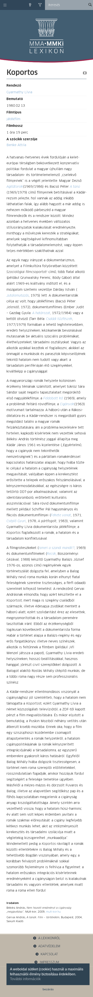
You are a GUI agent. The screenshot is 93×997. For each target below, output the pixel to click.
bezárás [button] (48, 989)
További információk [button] (25, 979)
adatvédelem (49, 946)
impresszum (49, 962)
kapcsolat (49, 954)
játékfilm (13, 119)
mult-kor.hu (53, 912)
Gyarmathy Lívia (19, 92)
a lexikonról (49, 938)
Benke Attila (16, 145)
